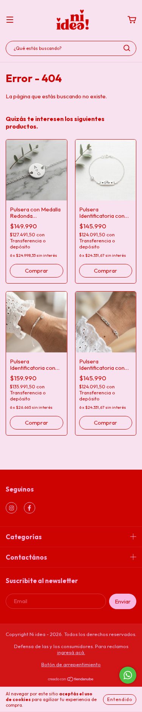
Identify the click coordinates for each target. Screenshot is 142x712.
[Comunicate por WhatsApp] (127, 675)
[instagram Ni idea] (11, 507)
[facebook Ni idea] (29, 507)
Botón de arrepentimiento (71, 664)
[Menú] (10, 19)
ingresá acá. (71, 652)
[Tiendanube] (71, 680)
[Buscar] (127, 48)
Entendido (119, 699)
